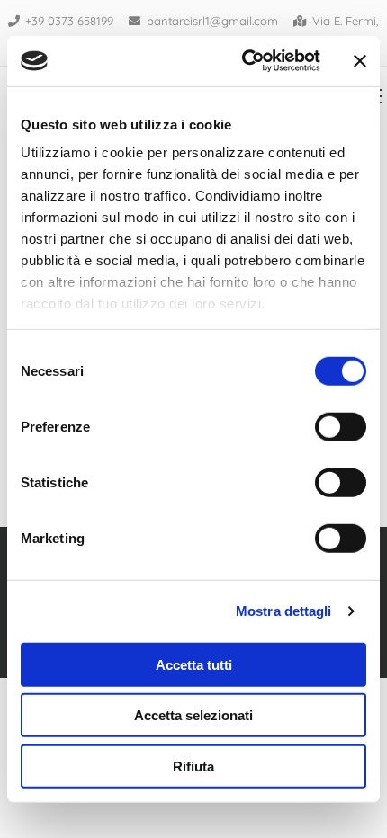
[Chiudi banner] (360, 61)
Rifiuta (193, 765)
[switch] (340, 426)
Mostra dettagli (284, 611)
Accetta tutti (194, 664)
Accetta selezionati (193, 715)
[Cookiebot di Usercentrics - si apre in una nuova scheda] (243, 61)
